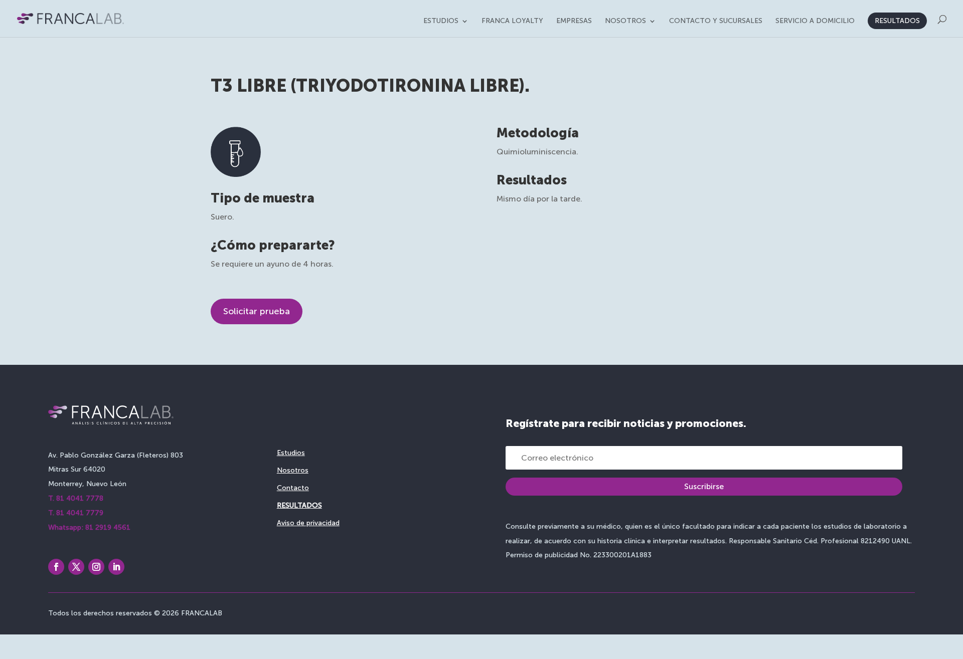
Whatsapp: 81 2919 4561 (89, 527)
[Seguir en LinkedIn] (116, 567)
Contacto (293, 488)
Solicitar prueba (256, 311)
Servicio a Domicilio (815, 21)
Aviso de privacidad (308, 523)
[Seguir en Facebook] (56, 567)
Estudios (440, 21)
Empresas (574, 21)
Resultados (897, 21)
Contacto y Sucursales (715, 21)
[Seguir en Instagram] (96, 567)
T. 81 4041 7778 (75, 498)
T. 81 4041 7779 (75, 513)
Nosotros (625, 21)
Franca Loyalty (512, 21)
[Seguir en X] (76, 567)
